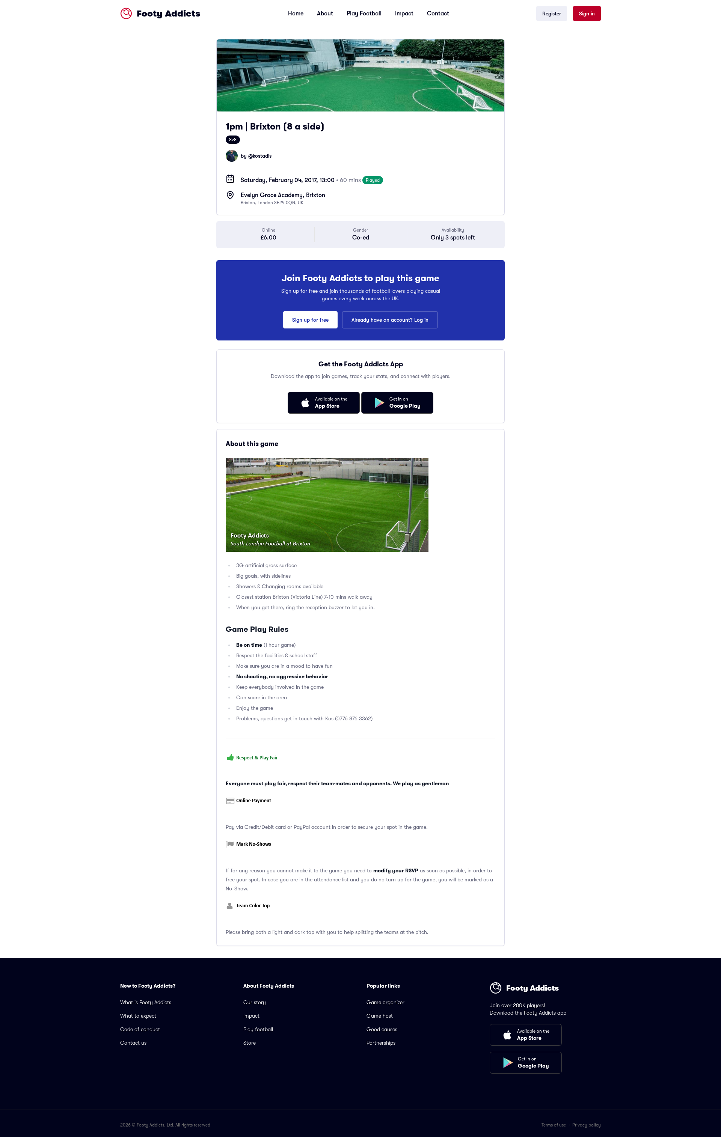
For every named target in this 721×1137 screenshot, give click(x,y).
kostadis (262, 156)
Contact (438, 13)
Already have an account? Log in (389, 320)
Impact (404, 13)
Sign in (587, 14)
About (325, 13)
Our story (254, 1002)
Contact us (133, 1043)
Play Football (364, 13)
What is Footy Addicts (145, 1002)
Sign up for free (310, 320)
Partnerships (381, 1043)
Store (249, 1043)
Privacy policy (586, 1125)
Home (295, 13)
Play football (258, 1029)
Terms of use (554, 1125)
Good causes (382, 1029)
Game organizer (385, 1002)
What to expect (138, 1016)
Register (551, 14)
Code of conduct (140, 1029)
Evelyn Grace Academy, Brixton (283, 195)
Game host (380, 1016)
